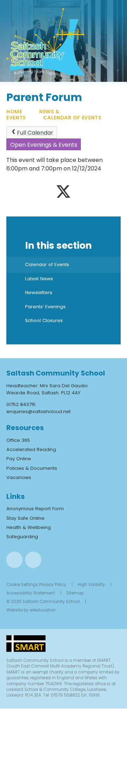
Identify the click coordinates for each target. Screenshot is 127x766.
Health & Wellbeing (28, 527)
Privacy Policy (52, 584)
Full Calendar (35, 133)
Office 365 (18, 440)
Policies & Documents (31, 468)
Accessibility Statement (30, 593)
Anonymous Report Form (35, 508)
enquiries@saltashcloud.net (38, 411)
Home (14, 111)
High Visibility (91, 584)
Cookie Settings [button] (22, 584)
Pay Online (18, 458)
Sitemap (75, 593)
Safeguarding (22, 536)
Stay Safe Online (25, 518)
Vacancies (18, 477)
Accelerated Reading (31, 449)
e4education (43, 610)
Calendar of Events (72, 117)
